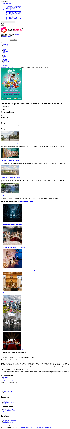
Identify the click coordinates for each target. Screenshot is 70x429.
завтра (11, 42)
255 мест (23, 312)
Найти (2, 24)
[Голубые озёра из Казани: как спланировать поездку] (10, 193)
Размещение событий (8, 409)
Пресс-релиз (6, 399)
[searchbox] (35, 25)
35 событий (23, 331)
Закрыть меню (11, 22)
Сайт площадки (4, 119)
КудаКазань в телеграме (8, 380)
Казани (17, 34)
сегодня (8, 42)
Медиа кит (5, 421)
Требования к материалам (9, 410)
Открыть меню (4, 22)
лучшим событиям (5, 37)
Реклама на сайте (7, 418)
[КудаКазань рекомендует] (12, 331)
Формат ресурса (7, 403)
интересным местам (6, 36)
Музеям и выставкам (8, 411)
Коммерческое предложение (9, 420)
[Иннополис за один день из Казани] (10, 141)
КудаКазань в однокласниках (10, 378)
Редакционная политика (9, 401)
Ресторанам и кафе (7, 413)
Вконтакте (5, 377)
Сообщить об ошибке (8, 391)
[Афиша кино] (12, 349)
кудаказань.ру (4, 385)
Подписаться (19, 354)
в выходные (16, 42)
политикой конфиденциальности (44, 427)
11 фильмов (23, 349)
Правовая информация (8, 402)
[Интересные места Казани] (12, 312)
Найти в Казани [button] (4, 1)
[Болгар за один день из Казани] (10, 158)
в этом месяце (22, 42)
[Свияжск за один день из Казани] (10, 175)
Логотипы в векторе (8, 422)
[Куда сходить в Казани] (16, 33)
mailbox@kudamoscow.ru (9, 394)
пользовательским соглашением (27, 427)
